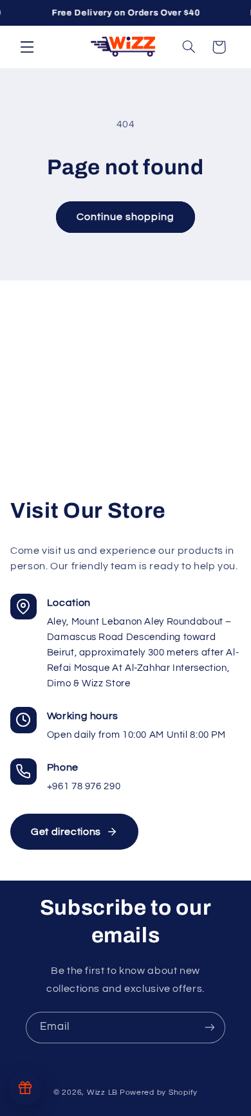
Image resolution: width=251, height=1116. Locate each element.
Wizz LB (102, 1092)
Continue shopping (126, 217)
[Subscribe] (210, 1027)
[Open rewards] (25, 1088)
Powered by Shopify (159, 1092)
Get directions (66, 832)
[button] (27, 46)
